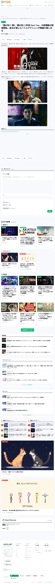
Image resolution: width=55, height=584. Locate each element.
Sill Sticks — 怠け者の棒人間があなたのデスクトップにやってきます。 (27, 265)
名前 (3, 195)
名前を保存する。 (7, 202)
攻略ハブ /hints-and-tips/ (28, 548)
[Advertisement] (27, 11)
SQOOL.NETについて (38, 548)
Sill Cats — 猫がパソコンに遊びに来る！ (9, 264)
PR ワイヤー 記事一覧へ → (27, 415)
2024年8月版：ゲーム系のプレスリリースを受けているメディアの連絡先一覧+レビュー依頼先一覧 (17, 430)
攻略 (16, 554)
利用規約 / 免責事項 (48, 550)
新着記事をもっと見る (27, 330)
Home (2, 16)
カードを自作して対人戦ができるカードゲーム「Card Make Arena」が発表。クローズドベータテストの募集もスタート (9, 317)
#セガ (17, 33)
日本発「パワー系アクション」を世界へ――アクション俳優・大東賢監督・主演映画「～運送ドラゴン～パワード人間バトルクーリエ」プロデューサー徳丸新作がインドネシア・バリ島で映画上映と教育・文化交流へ (45, 435)
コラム (17, 550)
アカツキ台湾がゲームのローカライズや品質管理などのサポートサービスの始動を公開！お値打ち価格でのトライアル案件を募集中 (27, 240)
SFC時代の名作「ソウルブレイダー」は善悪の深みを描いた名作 (44, 430)
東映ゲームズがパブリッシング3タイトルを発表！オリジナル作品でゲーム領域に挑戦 (45, 239)
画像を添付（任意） (7, 205)
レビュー (17, 552)
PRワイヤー (9, 395)
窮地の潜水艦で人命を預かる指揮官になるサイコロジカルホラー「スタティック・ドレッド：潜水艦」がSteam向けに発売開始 (18, 435)
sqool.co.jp (5, 570)
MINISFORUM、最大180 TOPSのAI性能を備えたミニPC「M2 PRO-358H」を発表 (22, 373)
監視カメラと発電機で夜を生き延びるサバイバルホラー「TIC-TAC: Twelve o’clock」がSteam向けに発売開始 (45, 290)
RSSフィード (27, 559)
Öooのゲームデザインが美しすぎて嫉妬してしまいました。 (9, 238)
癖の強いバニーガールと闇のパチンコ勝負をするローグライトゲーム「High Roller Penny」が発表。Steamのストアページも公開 (27, 317)
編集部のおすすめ (28, 557)
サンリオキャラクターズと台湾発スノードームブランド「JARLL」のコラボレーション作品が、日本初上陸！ (27, 380)
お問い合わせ (37, 550)
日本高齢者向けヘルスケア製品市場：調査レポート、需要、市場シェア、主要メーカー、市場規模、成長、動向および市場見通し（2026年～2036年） (29, 366)
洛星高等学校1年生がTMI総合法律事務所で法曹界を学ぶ (17, 410)
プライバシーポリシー (48, 548)
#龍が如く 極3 (22, 33)
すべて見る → (50, 520)
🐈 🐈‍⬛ (45, 5)
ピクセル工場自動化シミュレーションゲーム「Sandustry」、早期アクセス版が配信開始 (45, 316)
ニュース (6, 16)
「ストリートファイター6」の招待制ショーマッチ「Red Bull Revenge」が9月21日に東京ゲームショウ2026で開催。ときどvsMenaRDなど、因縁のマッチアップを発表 (9, 291)
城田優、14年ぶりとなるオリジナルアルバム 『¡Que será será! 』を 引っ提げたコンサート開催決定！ (25, 397)
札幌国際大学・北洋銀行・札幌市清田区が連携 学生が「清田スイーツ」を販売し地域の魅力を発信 (25, 403)
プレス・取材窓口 (38, 552)
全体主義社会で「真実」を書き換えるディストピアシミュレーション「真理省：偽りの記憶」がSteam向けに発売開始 (27, 290)
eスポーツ (27, 553)
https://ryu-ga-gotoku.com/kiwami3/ (9, 131)
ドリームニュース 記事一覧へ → (27, 384)
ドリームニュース (10, 364)
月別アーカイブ (27, 555)
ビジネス (17, 556)
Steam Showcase (28, 550)
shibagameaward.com (6, 569)
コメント (5, 179)
